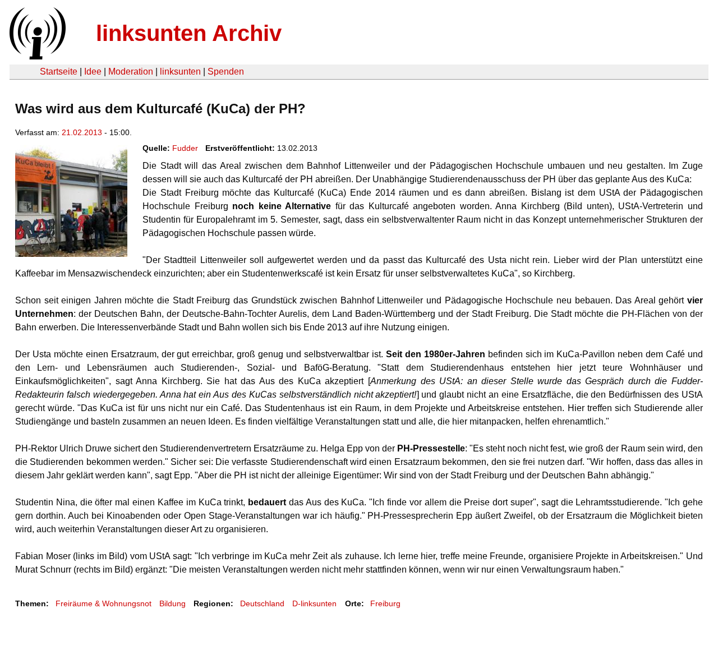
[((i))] (36, 56)
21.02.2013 (82, 132)
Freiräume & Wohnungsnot (103, 603)
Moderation (130, 71)
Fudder (185, 148)
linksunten (180, 71)
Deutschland (262, 603)
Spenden (226, 71)
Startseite (58, 71)
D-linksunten (314, 603)
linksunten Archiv (189, 33)
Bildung (172, 603)
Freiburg (385, 603)
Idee (93, 71)
